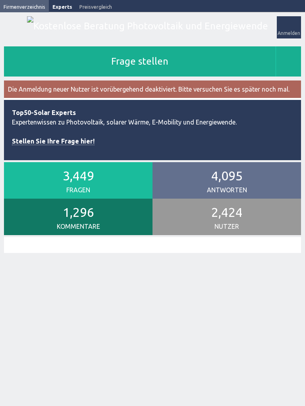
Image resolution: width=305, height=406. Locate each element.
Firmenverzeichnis (24, 7)
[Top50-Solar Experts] (147, 26)
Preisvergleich (95, 7)
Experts (62, 7)
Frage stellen (139, 61)
